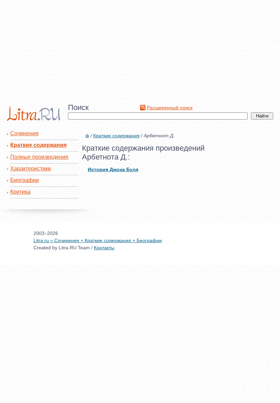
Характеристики (30, 168)
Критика (20, 192)
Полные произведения (39, 157)
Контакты (104, 247)
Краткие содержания (38, 145)
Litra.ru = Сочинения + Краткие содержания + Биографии (97, 240)
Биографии (24, 180)
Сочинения (24, 133)
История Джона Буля (113, 169)
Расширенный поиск (170, 107)
